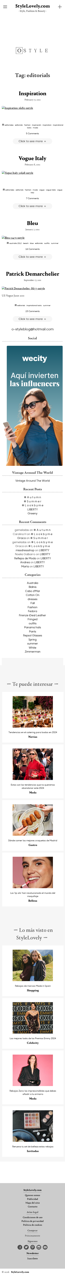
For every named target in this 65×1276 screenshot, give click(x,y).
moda (35, 127)
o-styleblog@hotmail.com (33, 329)
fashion (27, 125)
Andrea (25, 562)
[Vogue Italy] (32, 173)
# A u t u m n (32, 497)
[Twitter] (26, 1247)
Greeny (32, 513)
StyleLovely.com (32, 6)
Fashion (32, 607)
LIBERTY (32, 509)
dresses (32, 599)
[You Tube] (45, 1247)
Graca (21, 538)
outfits (47, 243)
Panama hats (32, 627)
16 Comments (32, 248)
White (32, 647)
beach (26, 243)
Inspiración (36, 125)
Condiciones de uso (32, 1217)
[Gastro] (33, 834)
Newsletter (33, 1253)
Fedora (32, 611)
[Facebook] (20, 1247)
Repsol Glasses (32, 635)
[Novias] (33, 726)
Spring (33, 639)
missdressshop (25, 550)
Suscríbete (32, 1258)
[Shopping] (33, 980)
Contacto (32, 1207)
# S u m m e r (32, 501)
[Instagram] (39, 1247)
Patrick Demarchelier (32, 274)
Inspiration (32, 94)
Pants (32, 631)
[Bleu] (32, 238)
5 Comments (32, 133)
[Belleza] (33, 887)
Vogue (41, 190)
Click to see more (31, 141)
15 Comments (32, 311)
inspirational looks (34, 305)
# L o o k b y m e (32, 505)
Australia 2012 (15, 243)
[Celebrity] (33, 1032)
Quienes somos (32, 1195)
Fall (33, 603)
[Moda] (33, 779)
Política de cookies (32, 1225)
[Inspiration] (32, 108)
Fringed (32, 619)
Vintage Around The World (32, 480)
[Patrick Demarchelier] (32, 288)
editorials (19, 125)
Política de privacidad (32, 1221)
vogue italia (51, 190)
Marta (25, 566)
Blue (32, 243)
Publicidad (32, 1199)
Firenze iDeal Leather (32, 615)
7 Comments (32, 198)
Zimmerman (32, 651)
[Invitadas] (33, 1140)
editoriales (9, 125)
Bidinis (32, 587)
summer (54, 243)
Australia (32, 583)
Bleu (32, 223)
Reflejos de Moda (25, 558)
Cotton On (32, 595)
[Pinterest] (32, 1247)
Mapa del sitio (32, 1203)
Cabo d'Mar (32, 591)
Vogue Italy (32, 159)
